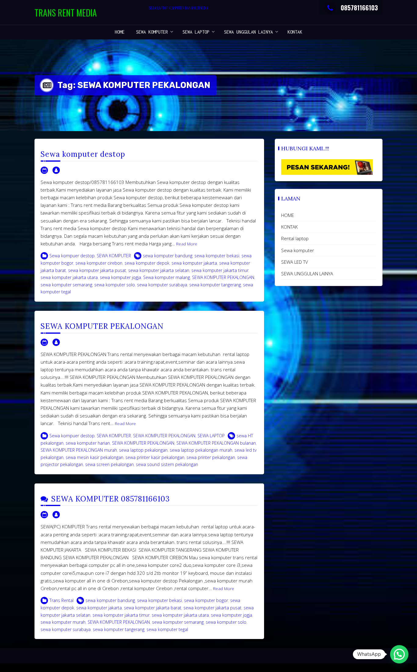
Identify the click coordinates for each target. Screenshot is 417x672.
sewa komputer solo (114, 285)
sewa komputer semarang (66, 285)
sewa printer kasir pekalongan (154, 457)
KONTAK (295, 32)
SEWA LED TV (294, 262)
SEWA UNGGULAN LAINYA (248, 32)
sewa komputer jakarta (194, 263)
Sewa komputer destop (83, 154)
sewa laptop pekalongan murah (201, 450)
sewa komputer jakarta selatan (158, 270)
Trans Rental (61, 600)
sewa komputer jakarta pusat (97, 270)
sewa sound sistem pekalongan (167, 464)
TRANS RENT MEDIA (65, 12)
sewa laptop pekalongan (143, 450)
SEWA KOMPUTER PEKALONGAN (223, 277)
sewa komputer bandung (167, 256)
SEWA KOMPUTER (114, 256)
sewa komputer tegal (167, 629)
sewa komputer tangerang (215, 285)
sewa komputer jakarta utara (69, 277)
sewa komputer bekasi (216, 256)
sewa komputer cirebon (98, 263)
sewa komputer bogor (206, 600)
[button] (399, 654)
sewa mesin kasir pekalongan (94, 457)
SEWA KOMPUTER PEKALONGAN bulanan (216, 443)
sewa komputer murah (63, 622)
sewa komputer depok (147, 263)
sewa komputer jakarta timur (219, 270)
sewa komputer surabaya (162, 285)
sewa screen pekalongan (109, 464)
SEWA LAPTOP (196, 32)
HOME (120, 32)
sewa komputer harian (88, 443)
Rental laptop (295, 238)
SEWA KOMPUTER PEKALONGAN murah (79, 450)
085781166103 (359, 7)
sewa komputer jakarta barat (152, 608)
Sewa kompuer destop (72, 256)
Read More (186, 244)
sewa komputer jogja (120, 277)
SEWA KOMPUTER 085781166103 (110, 499)
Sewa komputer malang (166, 277)
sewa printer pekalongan (211, 457)
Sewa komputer (152, 32)
